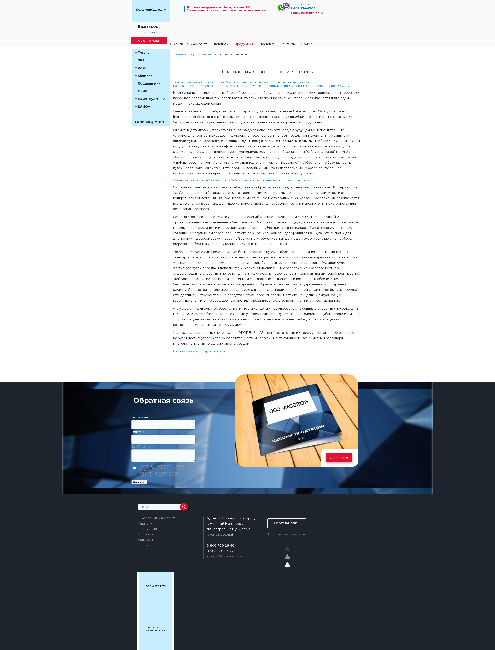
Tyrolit (143, 52)
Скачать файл (339, 457)
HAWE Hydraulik (151, 99)
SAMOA (144, 107)
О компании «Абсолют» (189, 44)
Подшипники (149, 83)
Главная (180, 54)
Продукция (244, 44)
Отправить (139, 482)
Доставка (267, 44)
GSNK (142, 91)
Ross (142, 68)
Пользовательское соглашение (286, 534)
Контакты (287, 44)
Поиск (306, 44)
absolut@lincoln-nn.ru (307, 12)
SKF (141, 60)
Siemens (145, 76)
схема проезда (220, 534)
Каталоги (221, 44)
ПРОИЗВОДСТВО (149, 122)
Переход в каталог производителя (201, 351)
